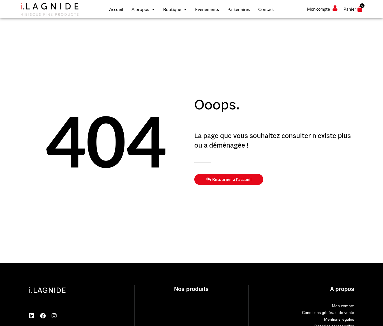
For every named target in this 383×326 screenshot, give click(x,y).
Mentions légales (339, 319)
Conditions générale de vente (328, 312)
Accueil (116, 9)
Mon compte (343, 306)
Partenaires (238, 9)
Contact (266, 9)
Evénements (207, 9)
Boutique (172, 9)
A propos (140, 9)
